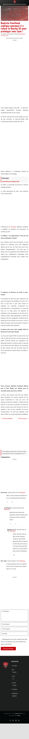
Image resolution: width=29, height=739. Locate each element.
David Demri (22, 34)
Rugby (18, 715)
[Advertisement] (14, 57)
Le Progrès (12, 227)
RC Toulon (14, 671)
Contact (14, 689)
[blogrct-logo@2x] (14, 1)
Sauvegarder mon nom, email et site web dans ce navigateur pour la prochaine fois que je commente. (14, 641)
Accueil (14, 665)
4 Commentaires (4, 35)
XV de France (14, 684)
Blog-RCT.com (18, 713)
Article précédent (7, 418)
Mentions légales (14, 695)
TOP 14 (13, 678)
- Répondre (22, 492)
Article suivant (22, 418)
